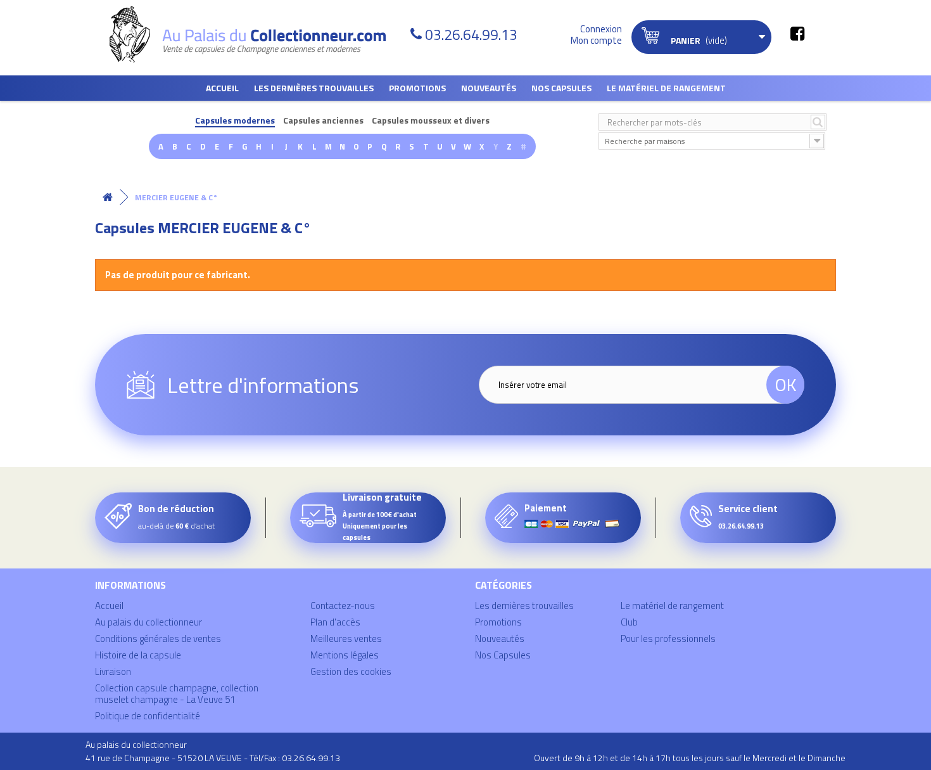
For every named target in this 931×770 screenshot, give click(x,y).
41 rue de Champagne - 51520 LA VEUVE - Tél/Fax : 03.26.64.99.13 (213, 757)
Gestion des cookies (350, 671)
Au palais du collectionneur (148, 622)
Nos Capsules (561, 87)
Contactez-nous (342, 605)
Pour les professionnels (668, 638)
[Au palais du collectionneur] (255, 34)
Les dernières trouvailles (314, 87)
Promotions (417, 87)
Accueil (222, 87)
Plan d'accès (335, 622)
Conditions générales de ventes (158, 638)
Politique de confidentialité (147, 716)
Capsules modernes (235, 121)
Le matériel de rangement (666, 87)
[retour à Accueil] (108, 197)
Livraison (113, 671)
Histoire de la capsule (138, 655)
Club (629, 622)
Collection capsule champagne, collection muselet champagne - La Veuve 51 (176, 694)
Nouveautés (488, 87)
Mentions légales (344, 655)
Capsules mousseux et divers (431, 121)
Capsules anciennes (323, 121)
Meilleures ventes (346, 638)
